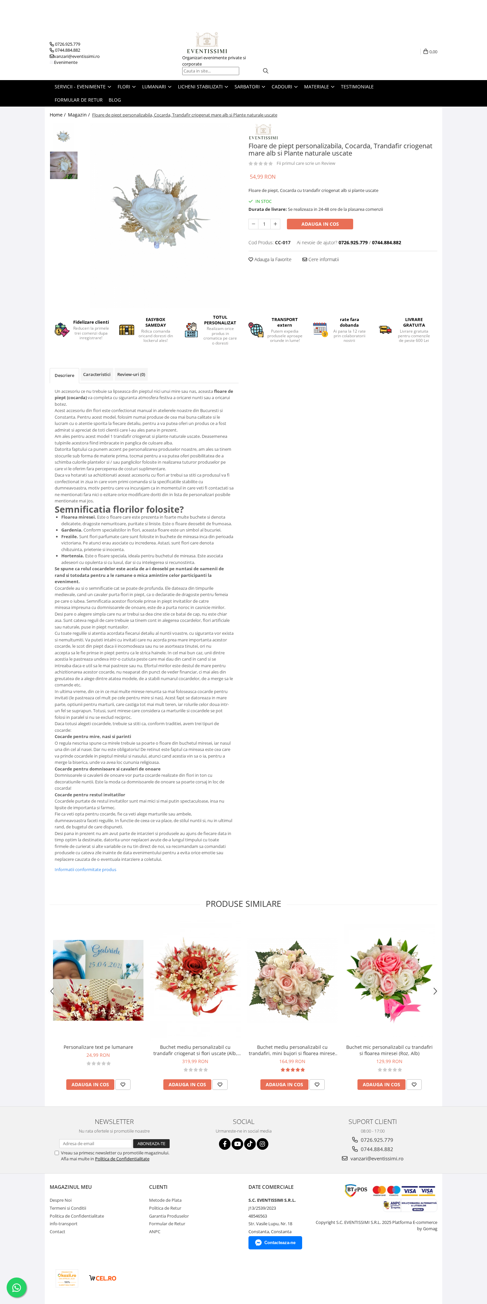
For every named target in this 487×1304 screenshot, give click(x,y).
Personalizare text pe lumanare (98, 1047)
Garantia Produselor (169, 1216)
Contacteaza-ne (280, 1242)
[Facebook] (225, 1144)
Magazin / (79, 115)
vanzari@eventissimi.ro (376, 1158)
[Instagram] (262, 1144)
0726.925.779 (376, 1140)
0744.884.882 (376, 1149)
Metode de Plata (165, 1200)
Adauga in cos (320, 224)
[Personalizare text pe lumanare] (98, 980)
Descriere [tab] (64, 375)
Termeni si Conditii (68, 1208)
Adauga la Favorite (272, 259)
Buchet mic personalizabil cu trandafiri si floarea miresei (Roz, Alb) (389, 1050)
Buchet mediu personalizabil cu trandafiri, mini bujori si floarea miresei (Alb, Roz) (292, 1050)
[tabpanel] (160, 215)
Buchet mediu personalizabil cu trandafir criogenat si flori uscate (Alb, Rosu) (195, 1050)
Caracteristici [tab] (97, 374)
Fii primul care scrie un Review (306, 163)
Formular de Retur (79, 100)
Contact (57, 1231)
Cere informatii (323, 259)
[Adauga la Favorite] (123, 1084)
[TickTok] (250, 1144)
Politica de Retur (165, 1208)
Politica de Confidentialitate (122, 1159)
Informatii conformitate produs (85, 869)
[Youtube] (237, 1144)
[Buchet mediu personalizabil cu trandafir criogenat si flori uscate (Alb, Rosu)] (195, 980)
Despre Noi (61, 1200)
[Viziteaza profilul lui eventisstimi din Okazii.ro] (67, 1278)
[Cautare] (266, 71)
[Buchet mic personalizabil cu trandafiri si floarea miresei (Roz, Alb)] (389, 980)
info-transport (64, 1224)
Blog (115, 100)
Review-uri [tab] (131, 374)
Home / (58, 115)
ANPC (154, 1231)
